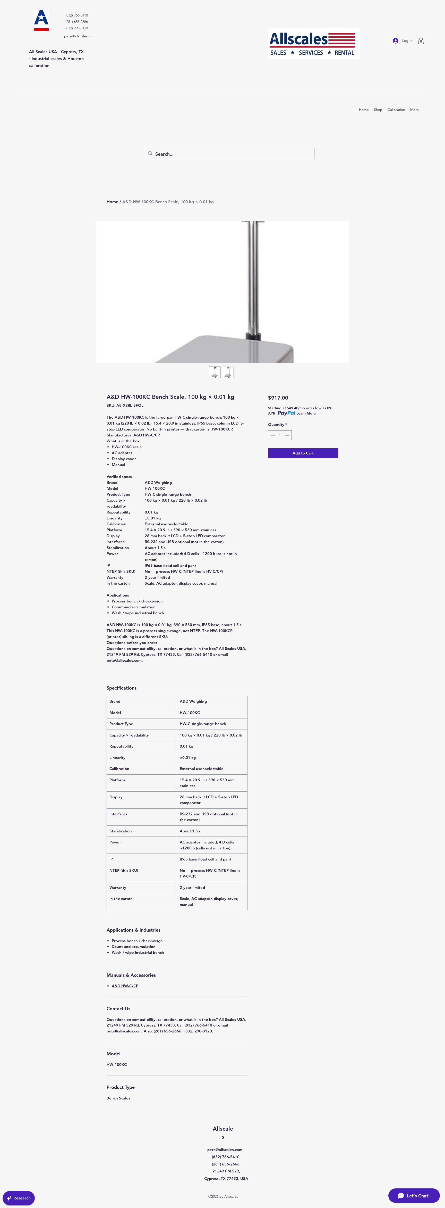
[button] (421, 40)
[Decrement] (272, 435)
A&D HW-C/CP (146, 435)
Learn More (306, 413)
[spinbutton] (280, 435)
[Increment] (287, 435)
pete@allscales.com (80, 36)
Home (112, 201)
